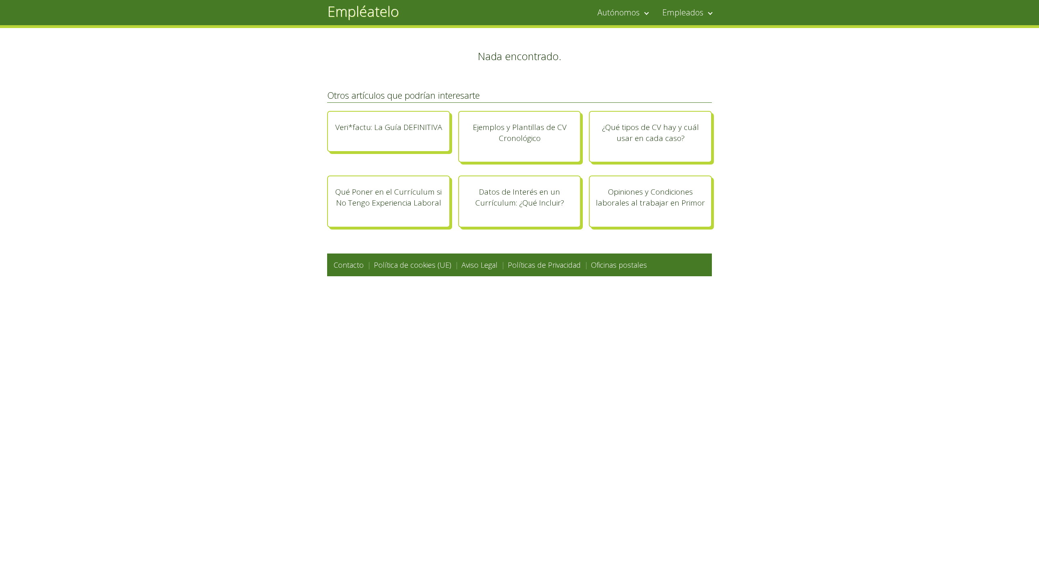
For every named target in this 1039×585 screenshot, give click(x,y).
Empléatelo (363, 11)
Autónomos (618, 12)
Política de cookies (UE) (412, 265)
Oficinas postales (619, 265)
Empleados (682, 12)
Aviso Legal (479, 265)
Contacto (349, 265)
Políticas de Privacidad (544, 265)
